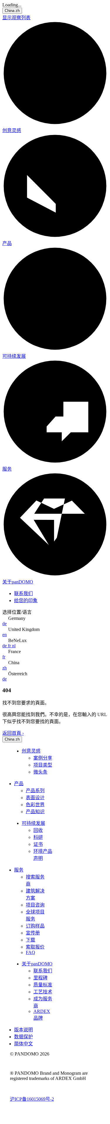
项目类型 (42, 764)
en (4, 634)
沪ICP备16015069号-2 (32, 1099)
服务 (7, 469)
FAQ (30, 952)
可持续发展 (14, 356)
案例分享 (42, 757)
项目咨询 (35, 904)
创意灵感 (11, 130)
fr (10, 645)
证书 (38, 844)
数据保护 (23, 1036)
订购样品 (35, 925)
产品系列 (35, 790)
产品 (7, 243)
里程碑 (40, 977)
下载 (30, 939)
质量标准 (42, 984)
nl (14, 645)
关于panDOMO (17, 581)
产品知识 (35, 811)
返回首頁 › (13, 733)
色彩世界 (35, 804)
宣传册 (33, 932)
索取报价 (35, 946)
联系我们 (23, 593)
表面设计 (35, 797)
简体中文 (23, 1043)
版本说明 (23, 1029)
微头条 (40, 771)
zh (4, 667)
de (4, 623)
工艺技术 (42, 991)
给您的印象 (26, 600)
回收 (38, 830)
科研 (38, 837)
